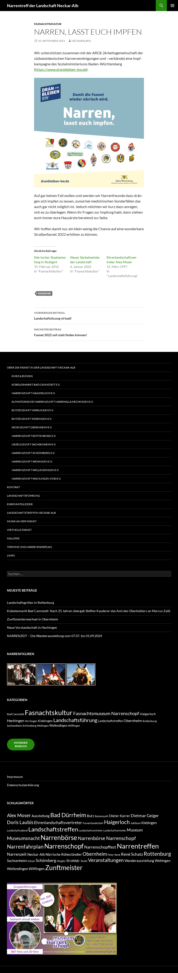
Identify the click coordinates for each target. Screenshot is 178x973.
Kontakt (13, 487)
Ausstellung (41, 816)
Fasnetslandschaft (93, 823)
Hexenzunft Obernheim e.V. (32, 427)
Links (11, 555)
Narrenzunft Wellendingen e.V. (35, 470)
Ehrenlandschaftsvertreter (58, 822)
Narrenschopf (63, 846)
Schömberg (29, 725)
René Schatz (132, 854)
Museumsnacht (23, 838)
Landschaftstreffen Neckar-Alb (31, 512)
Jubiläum (135, 823)
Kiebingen (45, 721)
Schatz (31, 860)
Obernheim (133, 720)
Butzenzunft (101, 816)
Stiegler (61, 860)
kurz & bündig (22, 376)
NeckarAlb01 (81, 40)
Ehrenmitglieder (20, 504)
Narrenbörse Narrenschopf (107, 838)
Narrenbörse (59, 837)
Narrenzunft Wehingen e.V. (32, 461)
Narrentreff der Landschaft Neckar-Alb (42, 5)
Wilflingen (74, 725)
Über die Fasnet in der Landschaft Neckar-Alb (41, 367)
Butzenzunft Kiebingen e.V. (32, 418)
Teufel (83, 860)
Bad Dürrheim (68, 815)
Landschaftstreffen (110, 721)
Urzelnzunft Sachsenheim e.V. (34, 444)
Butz (90, 816)
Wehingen (43, 725)
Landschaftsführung (23, 495)
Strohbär (73, 861)
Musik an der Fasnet (22, 521)
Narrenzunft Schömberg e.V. (33, 453)
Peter (111, 854)
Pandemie (44, 293)
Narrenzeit (17, 854)
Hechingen (15, 720)
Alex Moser (19, 815)
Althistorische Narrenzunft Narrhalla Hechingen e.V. (52, 401)
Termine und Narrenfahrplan (29, 547)
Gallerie (13, 538)
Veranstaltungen (106, 860)
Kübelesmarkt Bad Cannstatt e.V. (36, 384)
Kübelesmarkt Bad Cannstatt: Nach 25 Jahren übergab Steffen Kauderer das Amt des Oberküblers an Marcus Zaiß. (89, 611)
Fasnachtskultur (47, 24)
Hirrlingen (31, 720)
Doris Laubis (20, 822)
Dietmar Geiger (145, 815)
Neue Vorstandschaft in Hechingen (32, 627)
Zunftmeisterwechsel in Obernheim (32, 619)
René (117, 854)
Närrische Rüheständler (63, 854)
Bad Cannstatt (15, 714)
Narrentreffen (138, 846)
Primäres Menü (172, 5)
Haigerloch (148, 714)
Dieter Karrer (119, 816)
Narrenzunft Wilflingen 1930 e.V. (36, 478)
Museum (135, 829)
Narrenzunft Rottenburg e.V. (34, 436)
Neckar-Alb (36, 854)
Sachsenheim (14, 725)
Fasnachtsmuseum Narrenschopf (106, 713)
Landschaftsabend (17, 830)
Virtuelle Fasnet (19, 530)
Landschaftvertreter (114, 830)
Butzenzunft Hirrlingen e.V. (33, 410)
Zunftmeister (64, 867)
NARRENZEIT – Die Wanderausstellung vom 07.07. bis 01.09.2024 (54, 636)
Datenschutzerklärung (23, 785)
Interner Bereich (21, 744)
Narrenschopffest (100, 846)
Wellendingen (58, 725)
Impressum (15, 777)
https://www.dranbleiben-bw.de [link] (60, 69)
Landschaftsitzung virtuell (52, 315)
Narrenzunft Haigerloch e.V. (33, 393)
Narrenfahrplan (25, 846)
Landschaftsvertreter (91, 830)
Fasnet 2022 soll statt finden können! (60, 332)
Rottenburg (150, 720)
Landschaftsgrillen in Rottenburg (30, 602)
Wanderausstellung (139, 861)
